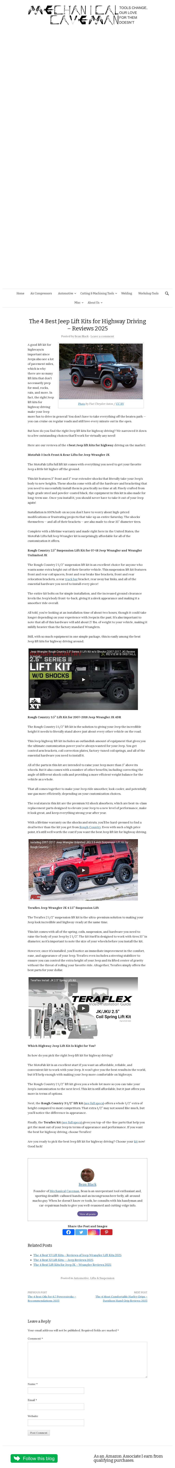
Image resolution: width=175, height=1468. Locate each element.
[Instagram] (94, 1232)
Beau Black (82, 336)
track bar (71, 579)
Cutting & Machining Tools (97, 293)
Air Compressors (41, 293)
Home (20, 293)
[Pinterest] (106, 1232)
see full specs (94, 1103)
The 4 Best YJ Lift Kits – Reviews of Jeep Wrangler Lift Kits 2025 (77, 1255)
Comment (35, 1338)
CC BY (120, 403)
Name (33, 1384)
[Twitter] (81, 1232)
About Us (93, 302)
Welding (126, 293)
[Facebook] (69, 1232)
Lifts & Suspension (102, 1278)
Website (33, 1416)
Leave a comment (102, 336)
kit (136, 1141)
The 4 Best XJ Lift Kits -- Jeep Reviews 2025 (63, 1260)
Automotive (65, 293)
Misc (77, 302)
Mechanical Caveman (64, 1191)
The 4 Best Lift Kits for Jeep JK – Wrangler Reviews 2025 (72, 1265)
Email (32, 1400)
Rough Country (90, 827)
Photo (81, 403)
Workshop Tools (148, 293)
